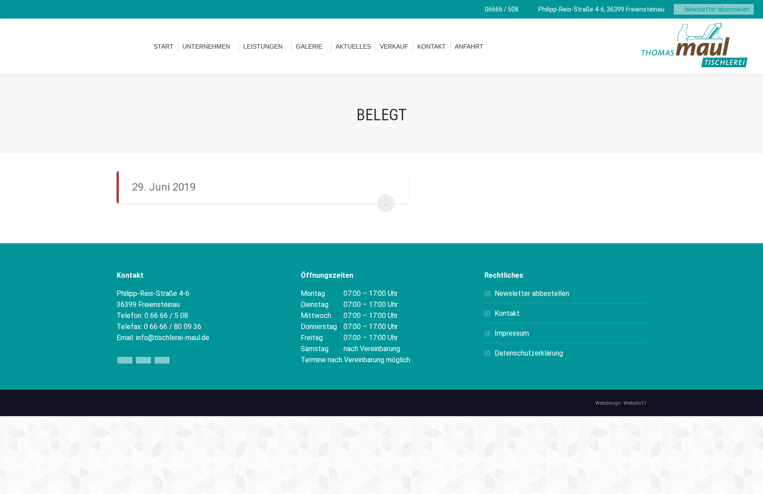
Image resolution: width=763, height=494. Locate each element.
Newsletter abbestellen (532, 293)
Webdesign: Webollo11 (620, 403)
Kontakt (507, 313)
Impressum (512, 333)
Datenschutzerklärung (529, 353)
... (386, 203)
